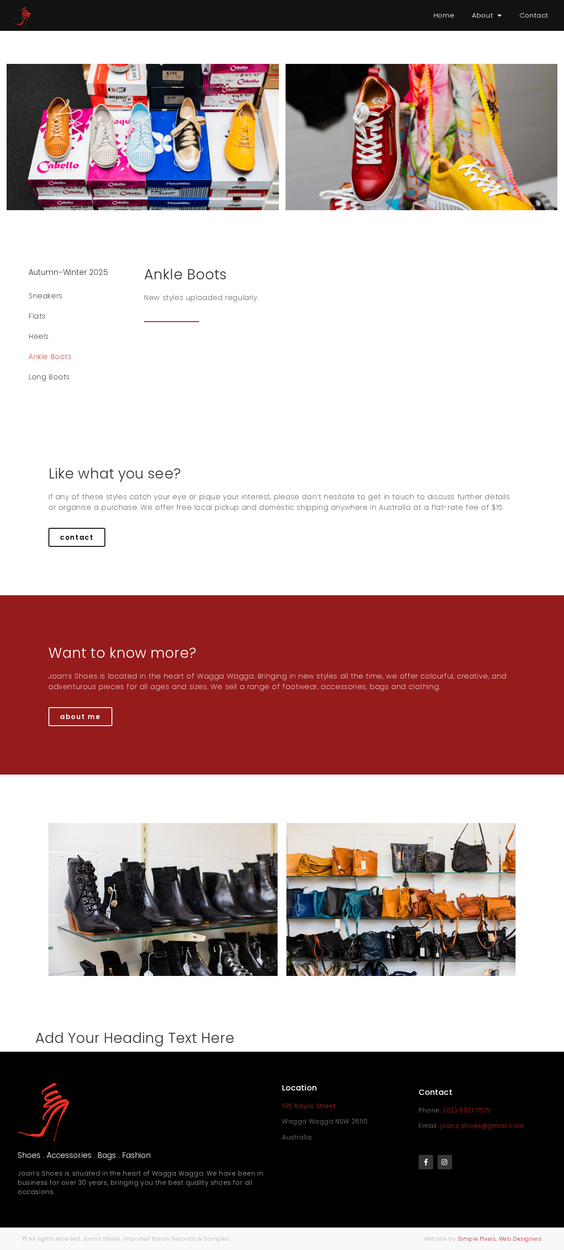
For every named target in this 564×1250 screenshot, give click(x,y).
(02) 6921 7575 (466, 1110)
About (482, 15)
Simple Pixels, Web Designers (499, 1239)
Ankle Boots (50, 357)
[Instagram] (445, 1162)
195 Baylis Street (309, 1106)
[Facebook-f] (426, 1162)
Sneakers (46, 296)
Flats (37, 316)
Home (444, 15)
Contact (534, 15)
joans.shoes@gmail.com (482, 1125)
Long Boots (49, 377)
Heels (39, 336)
